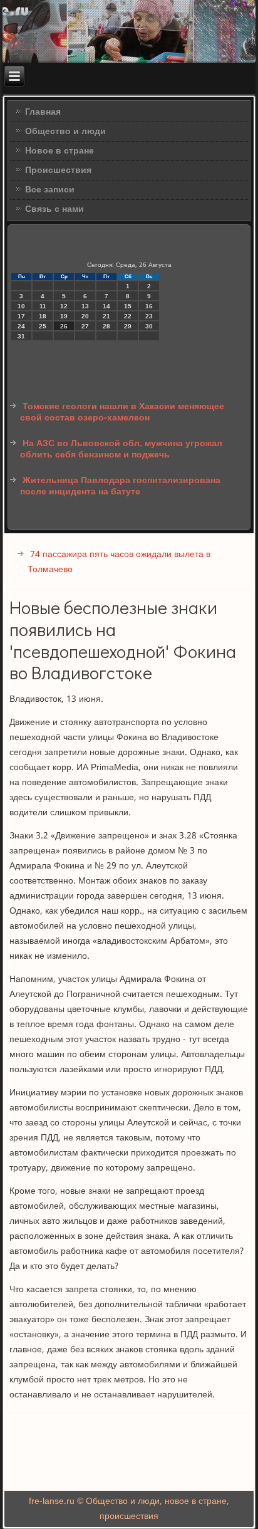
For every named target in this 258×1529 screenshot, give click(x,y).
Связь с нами (54, 209)
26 (64, 326)
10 (21, 306)
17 (21, 316)
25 (42, 326)
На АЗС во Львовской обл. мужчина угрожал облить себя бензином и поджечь (121, 449)
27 (85, 326)
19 (64, 316)
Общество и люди (65, 131)
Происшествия (58, 170)
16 (149, 306)
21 (106, 316)
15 (128, 306)
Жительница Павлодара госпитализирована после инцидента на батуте (120, 486)
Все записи (50, 189)
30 (149, 326)
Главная (43, 112)
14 (106, 306)
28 (106, 326)
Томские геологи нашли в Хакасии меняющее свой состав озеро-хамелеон (122, 412)
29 (128, 326)
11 (42, 306)
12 (64, 306)
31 (21, 336)
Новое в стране (59, 151)
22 (128, 316)
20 (85, 316)
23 (149, 316)
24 (21, 326)
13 (85, 306)
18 (42, 316)
